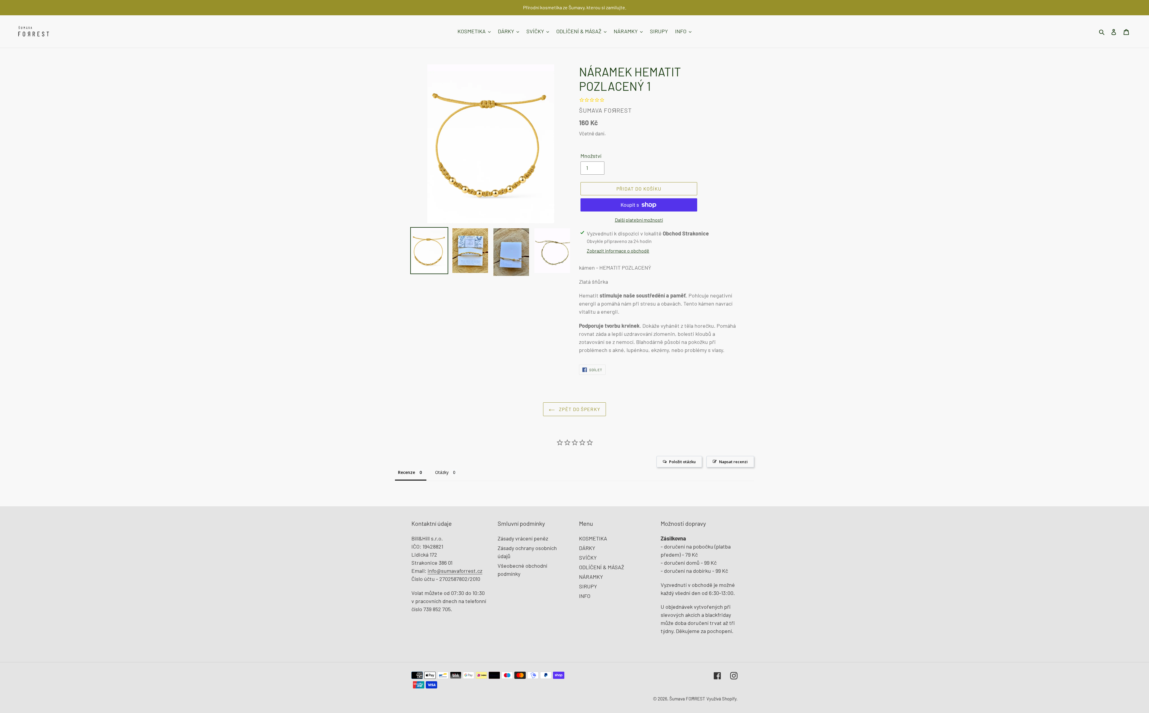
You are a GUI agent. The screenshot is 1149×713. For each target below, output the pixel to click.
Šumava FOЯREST (687, 698)
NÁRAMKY (591, 576)
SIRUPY (588, 586)
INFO (584, 596)
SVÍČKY (588, 557)
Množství (590, 155)
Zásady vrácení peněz (523, 538)
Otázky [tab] (442, 472)
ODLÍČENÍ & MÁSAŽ (601, 567)
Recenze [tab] (406, 472)
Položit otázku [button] (682, 461)
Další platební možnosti (639, 220)
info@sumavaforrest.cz (455, 570)
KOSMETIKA (593, 538)
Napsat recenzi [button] (733, 461)
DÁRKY (587, 548)
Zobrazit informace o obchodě (618, 250)
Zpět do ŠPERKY (579, 409)
